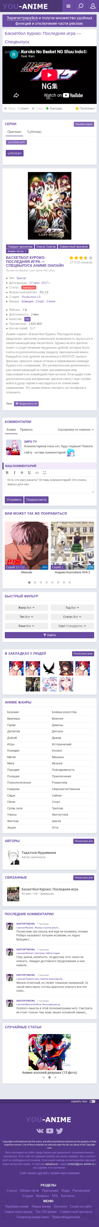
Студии (27, 1196)
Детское (57, 731)
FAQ (55, 1196)
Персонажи (50, 1191)
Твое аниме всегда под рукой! (25, 8)
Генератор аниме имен (33, 1217)
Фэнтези (13, 821)
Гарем (11, 725)
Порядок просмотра (20, 246)
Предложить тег (28, 403)
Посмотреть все (84, 841)
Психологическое (19, 782)
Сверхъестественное (66, 789)
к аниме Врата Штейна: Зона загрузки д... (39, 1004)
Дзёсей (12, 738)
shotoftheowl (25, 923)
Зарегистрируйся (22, 18)
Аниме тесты (16, 251)
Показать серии (84, 124)
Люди (65, 1191)
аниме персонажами (65, 1173)
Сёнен (51, 301)
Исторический (61, 744)
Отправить (14, 499)
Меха (10, 763)
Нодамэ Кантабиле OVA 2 (72, 572)
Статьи (12, 1191)
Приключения (61, 776)
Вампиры (13, 718)
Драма (56, 738)
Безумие (13, 712)
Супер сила (15, 808)
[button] (29, 582)
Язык (25, 626)
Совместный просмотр (74, 246)
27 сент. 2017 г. (39, 283)
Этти (55, 827)
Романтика (59, 782)
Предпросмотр (36, 499)
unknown (15, 153)
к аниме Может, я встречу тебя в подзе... (39, 953)
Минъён (26, 572)
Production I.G (31, 297)
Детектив (13, 731)
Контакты (67, 1196)
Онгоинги (60, 1206)
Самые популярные (18, 1212)
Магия (11, 757)
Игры (10, 744)
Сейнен (57, 795)
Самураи (13, 789)
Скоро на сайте (81, 1206)
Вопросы (42, 1196)
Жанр (24, 607)
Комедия (28, 301)
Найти (51, 635)
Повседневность (63, 770)
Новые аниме (41, 1206)
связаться (51, 1164)
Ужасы (12, 814)
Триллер (57, 808)
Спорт (40, 301)
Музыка (57, 763)
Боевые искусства (64, 712)
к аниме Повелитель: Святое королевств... (40, 978)
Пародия (13, 770)
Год (71, 607)
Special (21, 278)
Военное (57, 718)
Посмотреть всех (83, 653)
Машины (58, 757)
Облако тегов (29, 1191)
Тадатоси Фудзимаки (39, 853)
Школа (56, 821)
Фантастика (60, 814)
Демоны (57, 725)
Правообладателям (66, 1217)
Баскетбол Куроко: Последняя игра (50, 889)
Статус (70, 617)
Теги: (9, 403)
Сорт (71, 626)
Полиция (13, 776)
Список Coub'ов (46, 246)
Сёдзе (11, 795)
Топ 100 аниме (46, 1212)
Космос (57, 750)
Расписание (81, 1191)
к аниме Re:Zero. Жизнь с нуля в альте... (38, 927)
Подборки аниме (17, 1206)
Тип (25, 617)
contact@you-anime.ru (80, 1164)
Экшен (11, 827)
